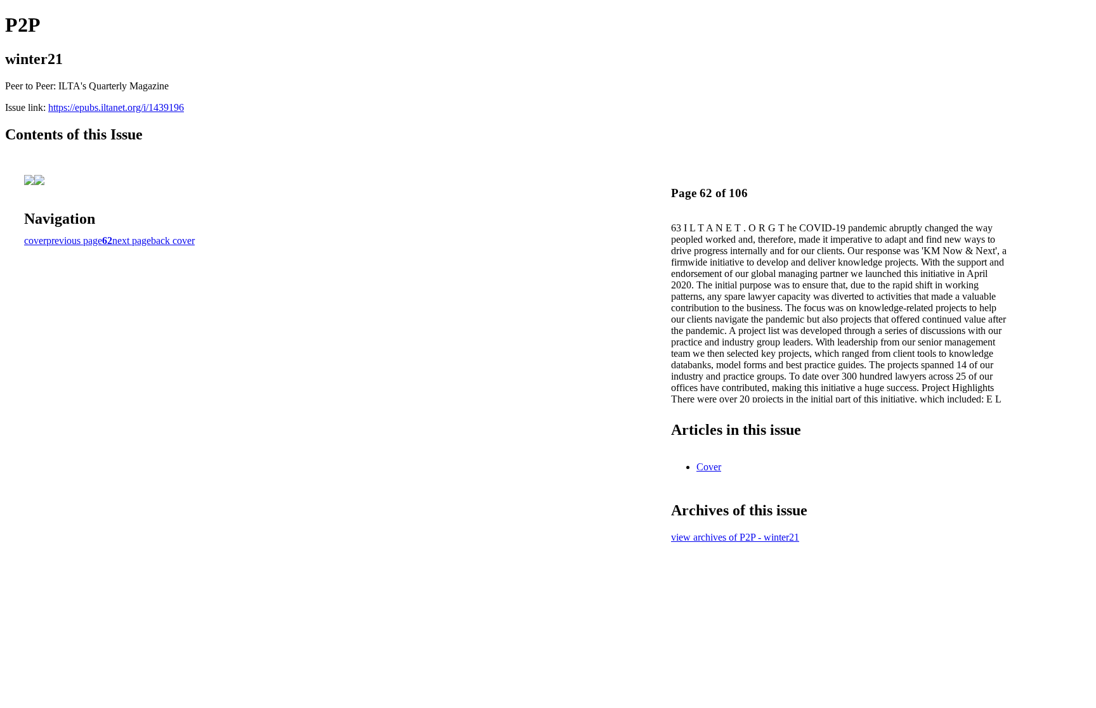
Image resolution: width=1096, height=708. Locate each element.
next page (131, 240)
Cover (708, 466)
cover (35, 240)
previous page (74, 240)
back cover (173, 240)
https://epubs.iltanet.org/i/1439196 (116, 107)
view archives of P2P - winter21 (735, 537)
